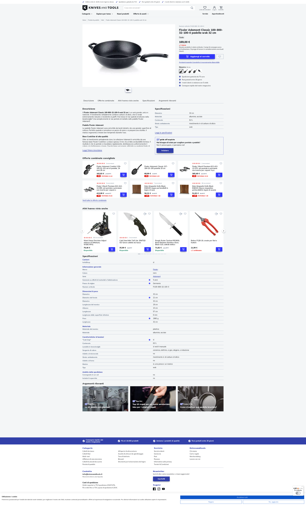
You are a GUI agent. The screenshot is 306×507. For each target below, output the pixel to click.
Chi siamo (193, 451)
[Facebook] (154, 489)
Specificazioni (148, 100)
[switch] (298, 493)
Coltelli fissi (86, 454)
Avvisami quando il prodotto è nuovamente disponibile (199, 62)
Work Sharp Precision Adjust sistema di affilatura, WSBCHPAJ (95, 242)
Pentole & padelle (93, 20)
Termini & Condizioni (161, 464)
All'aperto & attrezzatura (127, 451)
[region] (128, 58)
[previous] (86, 231)
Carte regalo (194, 454)
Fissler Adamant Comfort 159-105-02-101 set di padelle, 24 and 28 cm (109, 168)
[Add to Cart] (123, 175)
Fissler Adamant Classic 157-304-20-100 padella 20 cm (156, 167)
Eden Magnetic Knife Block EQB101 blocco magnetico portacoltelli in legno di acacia (204, 188)
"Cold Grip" (86, 340)
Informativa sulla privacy (163, 462)
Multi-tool (86, 456)
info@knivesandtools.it (92, 474)
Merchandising (195, 456)
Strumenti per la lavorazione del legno (132, 462)
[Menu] (302, 486)
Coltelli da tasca (88, 451)
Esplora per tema (103, 14)
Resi (155, 456)
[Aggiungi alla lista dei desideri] (220, 56)
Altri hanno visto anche (128, 100)
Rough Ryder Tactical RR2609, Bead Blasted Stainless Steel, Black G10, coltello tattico (167, 242)
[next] (220, 231)
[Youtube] (163, 489)
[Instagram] (159, 489)
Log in (214, 10)
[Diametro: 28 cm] (195, 71)
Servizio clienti (159, 451)
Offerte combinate (106, 100)
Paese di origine (88, 283)
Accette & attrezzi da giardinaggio (130, 454)
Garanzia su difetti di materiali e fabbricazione (100, 280)
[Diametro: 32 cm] (181, 71)
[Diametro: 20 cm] (186, 71)
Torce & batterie (124, 456)
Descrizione (88, 100)
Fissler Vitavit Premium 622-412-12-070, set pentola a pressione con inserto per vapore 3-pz (205, 168)
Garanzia (157, 454)
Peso (84, 318)
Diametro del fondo (89, 298)
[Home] (100, 7)
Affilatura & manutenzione (92, 459)
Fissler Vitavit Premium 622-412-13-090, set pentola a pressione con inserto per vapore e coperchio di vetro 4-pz (109, 188)
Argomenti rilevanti (167, 100)
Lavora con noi (195, 459)
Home (84, 20)
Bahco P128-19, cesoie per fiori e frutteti (204, 242)
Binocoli (121, 459)
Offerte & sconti (140, 14)
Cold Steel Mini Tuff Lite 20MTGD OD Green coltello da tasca (132, 242)
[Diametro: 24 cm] (190, 71)
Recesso (157, 459)
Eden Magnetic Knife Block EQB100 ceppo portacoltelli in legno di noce (156, 188)
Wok (102, 20)
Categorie (86, 14)
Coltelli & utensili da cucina (92, 462)
